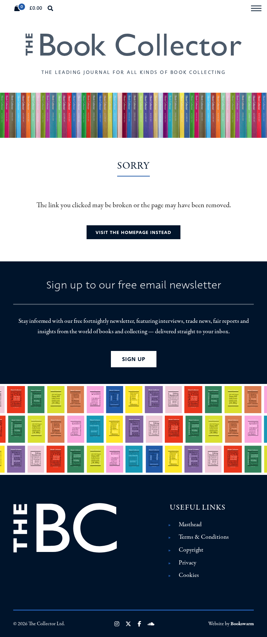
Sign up (133, 359)
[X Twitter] (128, 624)
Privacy (187, 563)
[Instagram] (117, 624)
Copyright (191, 550)
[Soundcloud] (151, 624)
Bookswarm (242, 624)
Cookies (189, 575)
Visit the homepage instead (133, 232)
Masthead (190, 524)
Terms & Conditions (204, 537)
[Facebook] (139, 624)
